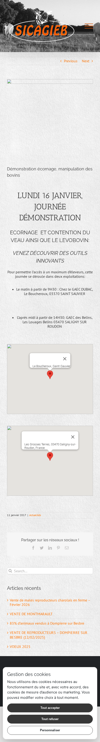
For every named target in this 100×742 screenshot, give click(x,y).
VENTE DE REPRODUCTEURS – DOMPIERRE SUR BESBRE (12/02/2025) (48, 634)
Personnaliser (50, 730)
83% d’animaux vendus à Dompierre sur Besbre (47, 623)
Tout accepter (50, 708)
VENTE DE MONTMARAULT (31, 614)
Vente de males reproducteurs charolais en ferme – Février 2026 (50, 602)
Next (85, 61)
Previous (70, 61)
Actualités (35, 515)
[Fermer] (64, 358)
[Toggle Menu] (89, 26)
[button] (50, 375)
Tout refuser (50, 719)
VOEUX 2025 (20, 646)
